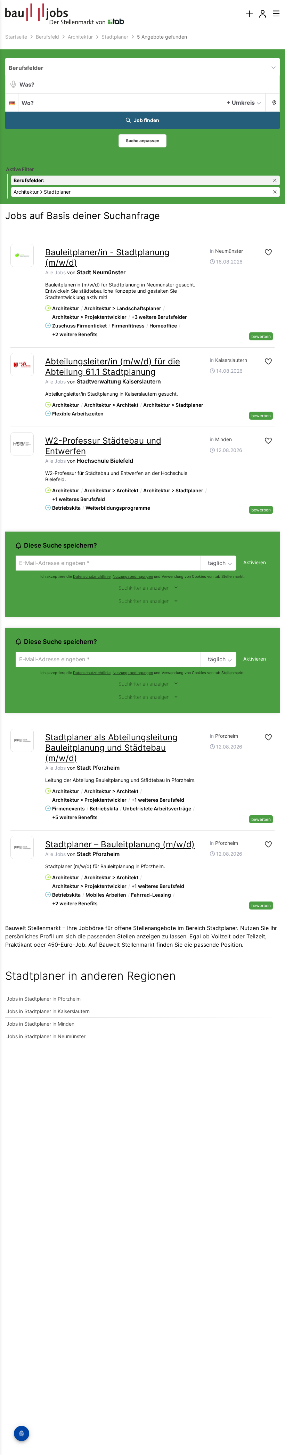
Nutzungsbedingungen (133, 576)
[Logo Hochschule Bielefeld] (22, 444)
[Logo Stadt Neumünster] (22, 255)
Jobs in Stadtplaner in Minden (40, 1024)
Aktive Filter (20, 169)
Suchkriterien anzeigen (144, 588)
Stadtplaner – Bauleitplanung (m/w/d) (120, 844)
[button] (273, 102)
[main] (142, 541)
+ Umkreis (241, 102)
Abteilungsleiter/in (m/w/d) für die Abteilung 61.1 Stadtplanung (112, 366)
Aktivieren (254, 562)
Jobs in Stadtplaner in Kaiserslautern (48, 1011)
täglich (217, 562)
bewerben (261, 336)
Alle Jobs (55, 272)
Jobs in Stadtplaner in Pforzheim (44, 999)
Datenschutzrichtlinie (92, 576)
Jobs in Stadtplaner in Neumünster (46, 1036)
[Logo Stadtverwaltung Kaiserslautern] (22, 364)
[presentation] (249, 14)
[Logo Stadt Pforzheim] (22, 740)
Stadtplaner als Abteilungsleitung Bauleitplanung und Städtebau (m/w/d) (111, 747)
